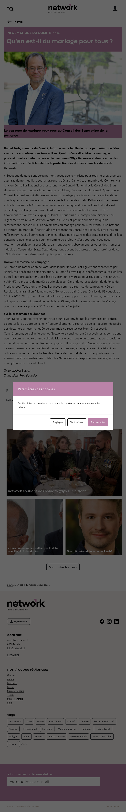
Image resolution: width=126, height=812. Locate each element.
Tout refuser (76, 422)
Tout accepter (98, 422)
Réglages (58, 422)
